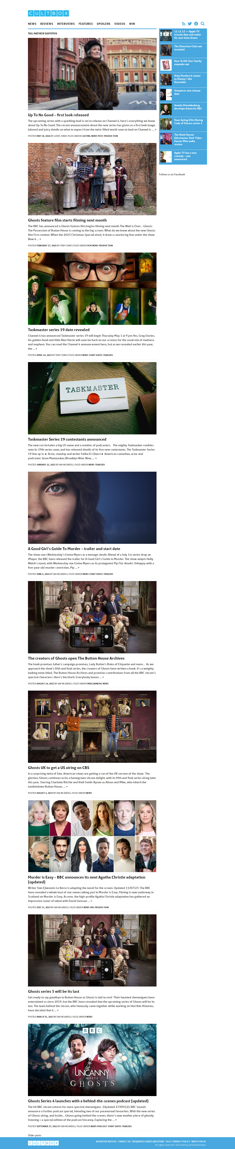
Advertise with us (106, 1141)
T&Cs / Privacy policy (177, 1141)
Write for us (198, 1141)
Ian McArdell (67, 464)
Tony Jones (66, 245)
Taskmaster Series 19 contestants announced (67, 439)
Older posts (34, 1135)
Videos (119, 23)
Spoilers (103, 23)
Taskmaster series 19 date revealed (59, 329)
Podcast (102, 1126)
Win (132, 23)
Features (86, 23)
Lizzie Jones (61, 136)
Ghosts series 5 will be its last (53, 991)
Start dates (95, 355)
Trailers (108, 355)
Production (106, 245)
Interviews (66, 23)
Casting (86, 135)
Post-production (108, 135)
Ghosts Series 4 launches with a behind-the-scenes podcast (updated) (88, 1101)
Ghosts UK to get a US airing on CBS (58, 767)
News (32, 23)
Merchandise (94, 683)
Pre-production (99, 907)
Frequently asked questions (148, 1141)
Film (89, 245)
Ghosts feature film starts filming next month (67, 220)
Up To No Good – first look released (58, 115)
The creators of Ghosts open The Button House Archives (76, 658)
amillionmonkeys (197, 1144)
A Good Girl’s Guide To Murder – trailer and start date (74, 548)
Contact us (124, 1141)
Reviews (46, 23)
